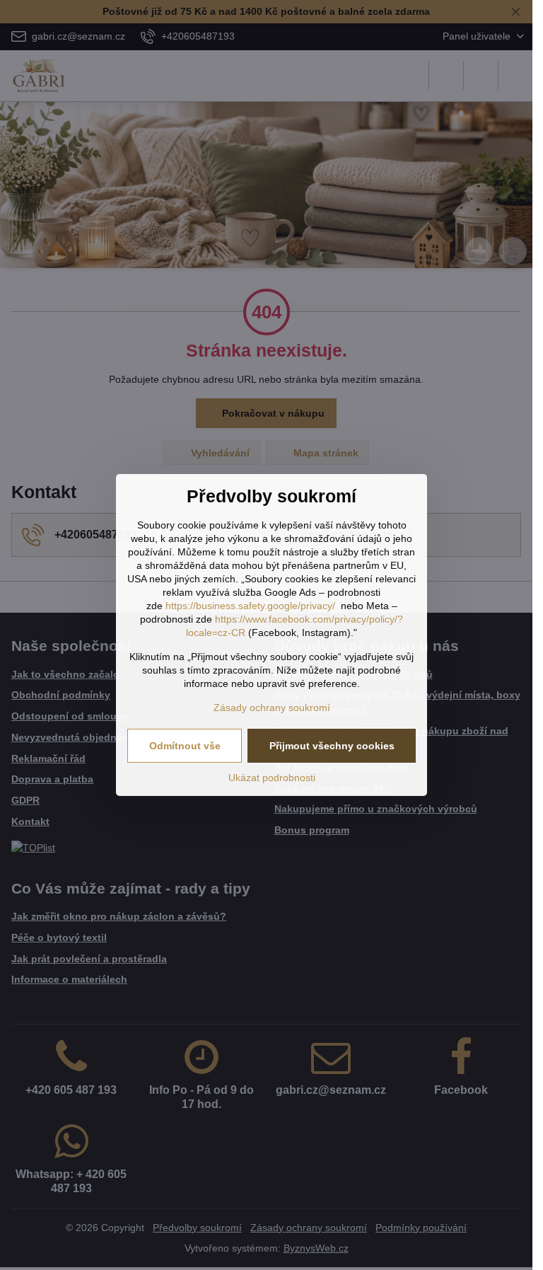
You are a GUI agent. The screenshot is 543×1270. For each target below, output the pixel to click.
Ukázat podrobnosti (271, 777)
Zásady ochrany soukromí (272, 707)
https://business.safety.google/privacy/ (250, 605)
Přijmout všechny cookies (332, 745)
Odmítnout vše (185, 745)
